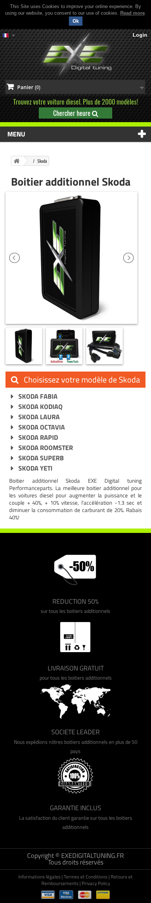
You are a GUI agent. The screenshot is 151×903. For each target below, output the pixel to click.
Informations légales (39, 876)
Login (140, 35)
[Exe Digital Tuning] (75, 54)
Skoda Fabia (37, 396)
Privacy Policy (96, 883)
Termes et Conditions (85, 876)
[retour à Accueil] (16, 160)
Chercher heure (72, 113)
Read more (132, 13)
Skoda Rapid (37, 437)
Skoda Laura (38, 417)
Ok (76, 21)
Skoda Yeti (34, 468)
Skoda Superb (40, 458)
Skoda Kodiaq (40, 407)
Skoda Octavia (41, 427)
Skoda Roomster (45, 448)
